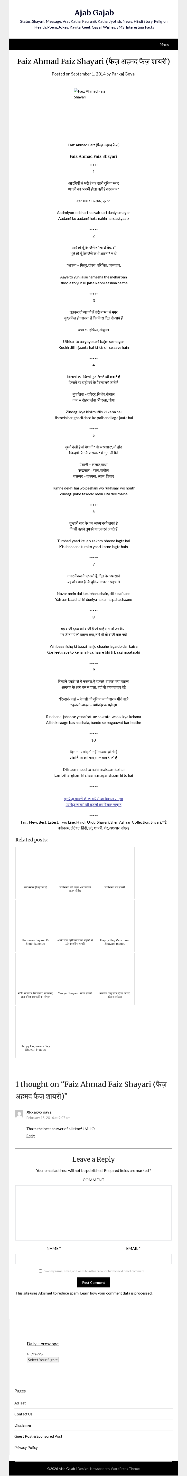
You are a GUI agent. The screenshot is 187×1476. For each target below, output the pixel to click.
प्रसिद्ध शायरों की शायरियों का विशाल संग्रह (93, 798)
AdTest (20, 1403)
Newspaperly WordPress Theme (115, 1468)
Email (133, 1248)
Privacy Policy (26, 1447)
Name (54, 1248)
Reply (30, 1136)
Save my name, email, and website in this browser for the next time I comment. (94, 1271)
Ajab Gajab (94, 12)
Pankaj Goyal (124, 73)
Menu (164, 44)
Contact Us (23, 1414)
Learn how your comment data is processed (116, 1293)
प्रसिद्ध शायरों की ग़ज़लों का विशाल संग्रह (94, 804)
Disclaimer (23, 1425)
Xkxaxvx (34, 1112)
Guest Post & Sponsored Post (38, 1436)
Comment (93, 1179)
